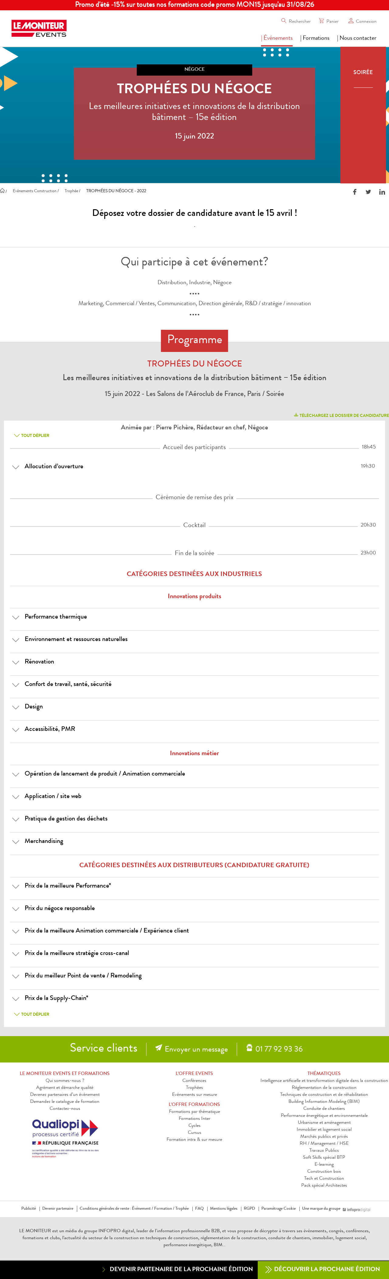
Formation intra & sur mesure (194, 1139)
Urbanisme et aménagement (324, 1122)
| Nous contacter (357, 39)
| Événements (277, 39)
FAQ (199, 1209)
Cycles (194, 1126)
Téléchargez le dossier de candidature (344, 416)
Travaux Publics (324, 1150)
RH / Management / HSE (324, 1143)
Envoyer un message (196, 1050)
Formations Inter (194, 1119)
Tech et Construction (324, 1178)
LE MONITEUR (35, 1231)
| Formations (314, 39)
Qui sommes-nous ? (65, 1081)
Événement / (142, 1209)
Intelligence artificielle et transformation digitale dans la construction (324, 1081)
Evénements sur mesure (194, 1095)
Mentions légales (223, 1209)
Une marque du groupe (321, 1209)
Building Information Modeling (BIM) (324, 1102)
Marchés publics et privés (324, 1136)
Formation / (164, 1209)
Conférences (194, 1081)
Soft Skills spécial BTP (324, 1157)
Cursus (194, 1133)
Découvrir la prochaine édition (326, 1270)
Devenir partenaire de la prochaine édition (181, 1270)
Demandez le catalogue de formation (64, 1102)
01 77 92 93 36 (279, 1050)
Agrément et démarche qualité (64, 1088)
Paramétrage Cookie (278, 1209)
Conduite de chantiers (324, 1109)
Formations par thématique (194, 1112)
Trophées (194, 1088)
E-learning (324, 1164)
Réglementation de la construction (324, 1088)
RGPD (249, 1209)
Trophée (182, 1209)
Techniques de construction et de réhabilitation (324, 1095)
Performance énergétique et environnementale (324, 1116)
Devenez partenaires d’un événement (65, 1095)
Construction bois (324, 1171)
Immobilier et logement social (324, 1129)
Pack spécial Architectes (324, 1185)
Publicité (28, 1209)
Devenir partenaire (57, 1209)
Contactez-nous (65, 1109)
